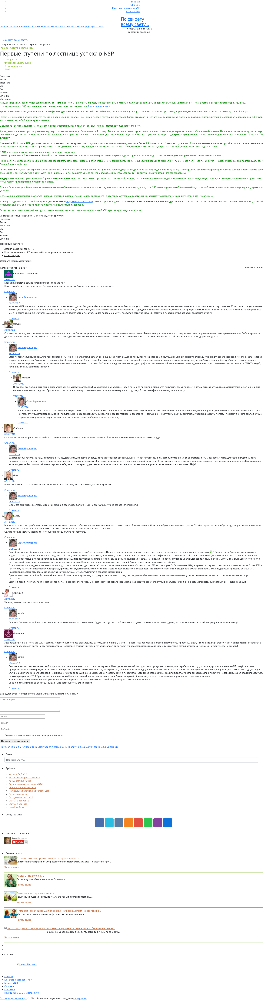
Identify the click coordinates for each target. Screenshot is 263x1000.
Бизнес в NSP (133, 11)
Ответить (9, 291)
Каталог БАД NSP (18, 774)
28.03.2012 (9, 598)
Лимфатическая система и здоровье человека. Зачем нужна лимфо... (59, 910)
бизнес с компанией (99, 106)
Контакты (50, 26)
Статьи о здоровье (19, 800)
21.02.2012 (9, 639)
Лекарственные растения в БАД (26, 784)
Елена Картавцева (27, 297)
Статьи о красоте (18, 803)
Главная (135, 1)
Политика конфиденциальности (87, 26)
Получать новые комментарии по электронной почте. (33, 735)
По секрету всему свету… (135, 21)
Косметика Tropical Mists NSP (24, 777)
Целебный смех (17, 807)
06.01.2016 (9, 434)
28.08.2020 (9, 329)
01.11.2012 (14, 548)
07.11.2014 (9, 481)
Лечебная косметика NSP (22, 787)
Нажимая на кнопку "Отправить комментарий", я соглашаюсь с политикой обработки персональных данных (59, 746)
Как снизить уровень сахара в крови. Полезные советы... (80, 928)
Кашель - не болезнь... (30, 875)
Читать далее (11, 867)
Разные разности (18, 794)
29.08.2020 (18, 383)
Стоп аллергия (12, 255)
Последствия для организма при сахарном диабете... (49, 858)
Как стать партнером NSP (126, 8)
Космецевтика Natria (20, 780)
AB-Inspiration (80, 998)
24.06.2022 (9, 279)
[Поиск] (260, 760)
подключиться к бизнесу (79, 201)
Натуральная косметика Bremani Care (29, 790)
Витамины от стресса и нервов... (36, 893)
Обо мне (135, 4)
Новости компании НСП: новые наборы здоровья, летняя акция (38, 252)
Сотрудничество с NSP (21, 797)
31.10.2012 (9, 521)
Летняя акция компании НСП (19, 248)
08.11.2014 (14, 501)
